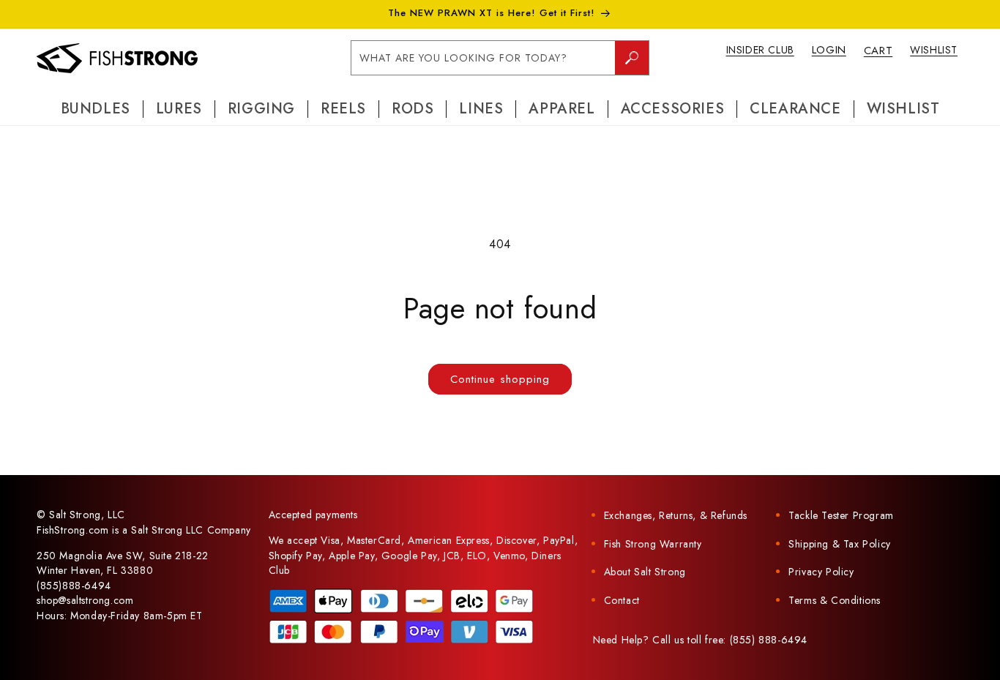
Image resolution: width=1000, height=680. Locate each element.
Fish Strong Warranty (653, 544)
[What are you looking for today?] (632, 58)
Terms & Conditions (834, 600)
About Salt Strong (645, 571)
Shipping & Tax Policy (839, 544)
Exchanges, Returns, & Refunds (675, 515)
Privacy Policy (821, 571)
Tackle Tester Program (841, 515)
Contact (622, 600)
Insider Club (760, 49)
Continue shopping (500, 379)
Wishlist (934, 49)
